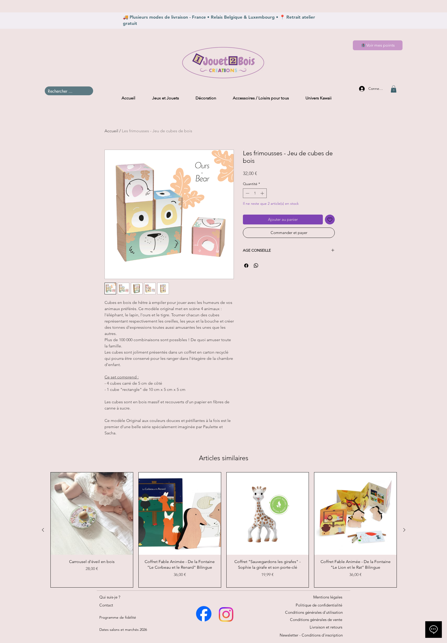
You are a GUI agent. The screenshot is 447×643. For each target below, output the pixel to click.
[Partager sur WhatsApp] (256, 265)
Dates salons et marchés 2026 (123, 629)
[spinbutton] (254, 193)
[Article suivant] (404, 530)
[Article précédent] (43, 530)
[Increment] (262, 193)
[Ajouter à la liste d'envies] (330, 220)
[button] (394, 88)
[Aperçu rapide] (92, 513)
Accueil (111, 130)
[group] (223, 530)
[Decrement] (247, 193)
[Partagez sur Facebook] (246, 265)
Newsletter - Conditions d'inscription (311, 635)
